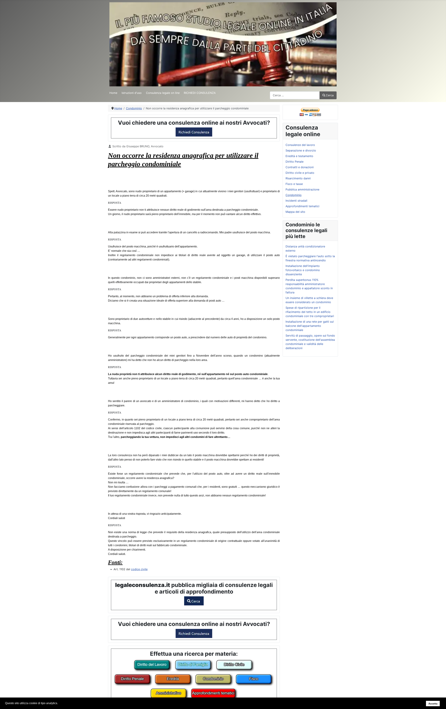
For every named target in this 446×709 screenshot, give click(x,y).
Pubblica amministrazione (302, 189)
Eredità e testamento (299, 156)
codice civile (139, 569)
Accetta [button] (432, 703)
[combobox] (295, 95)
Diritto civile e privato (300, 172)
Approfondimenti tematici (302, 206)
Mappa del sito (295, 211)
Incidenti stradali (296, 200)
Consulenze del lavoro (300, 145)
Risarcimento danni (298, 178)
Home (113, 93)
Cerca (330, 95)
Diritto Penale (294, 161)
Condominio (294, 195)
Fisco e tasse (294, 184)
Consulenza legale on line (163, 93)
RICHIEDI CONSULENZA (200, 93)
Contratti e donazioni (300, 167)
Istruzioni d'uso (132, 93)
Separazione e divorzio (301, 150)
